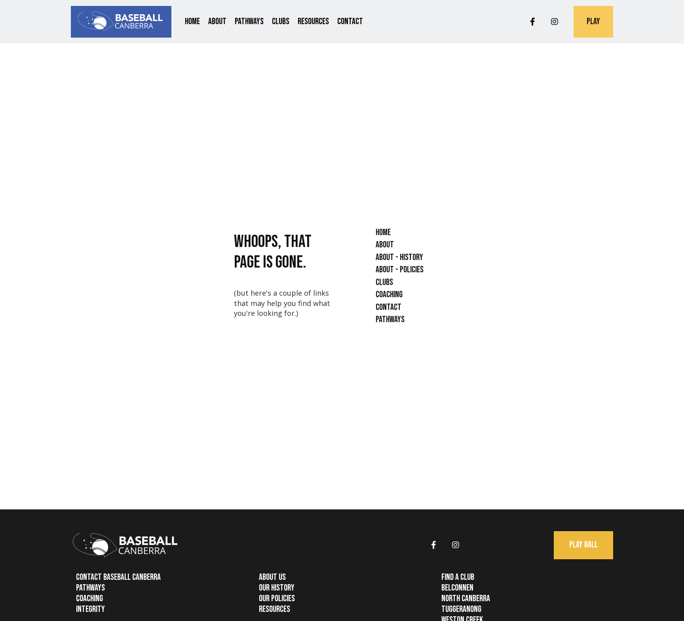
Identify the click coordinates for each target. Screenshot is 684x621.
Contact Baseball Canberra (118, 577)
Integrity (90, 609)
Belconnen (457, 588)
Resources (313, 21)
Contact (350, 21)
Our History (276, 588)
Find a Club (457, 577)
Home (192, 21)
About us (272, 577)
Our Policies (277, 598)
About (217, 21)
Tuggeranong (461, 609)
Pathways (249, 21)
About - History (399, 257)
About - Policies (400, 269)
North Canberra (465, 598)
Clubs (280, 21)
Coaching (389, 294)
